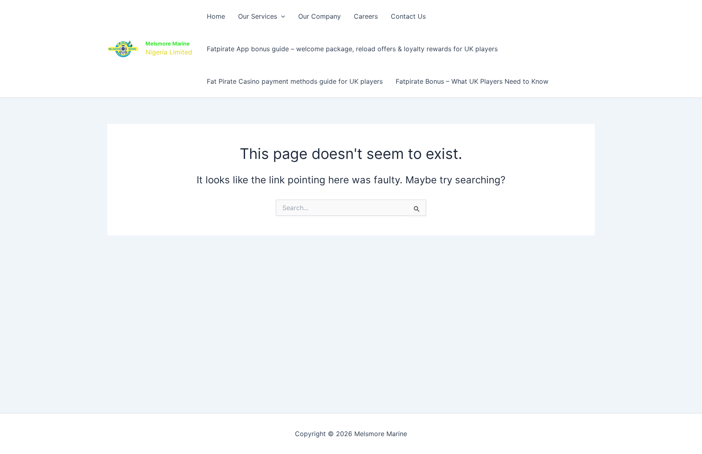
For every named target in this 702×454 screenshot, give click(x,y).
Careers (366, 16)
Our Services (257, 16)
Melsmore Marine (167, 43)
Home (216, 16)
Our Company (319, 16)
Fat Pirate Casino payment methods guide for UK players (295, 81)
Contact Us (408, 16)
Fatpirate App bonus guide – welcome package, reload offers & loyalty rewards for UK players (352, 49)
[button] (281, 16)
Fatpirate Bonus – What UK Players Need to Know (472, 81)
